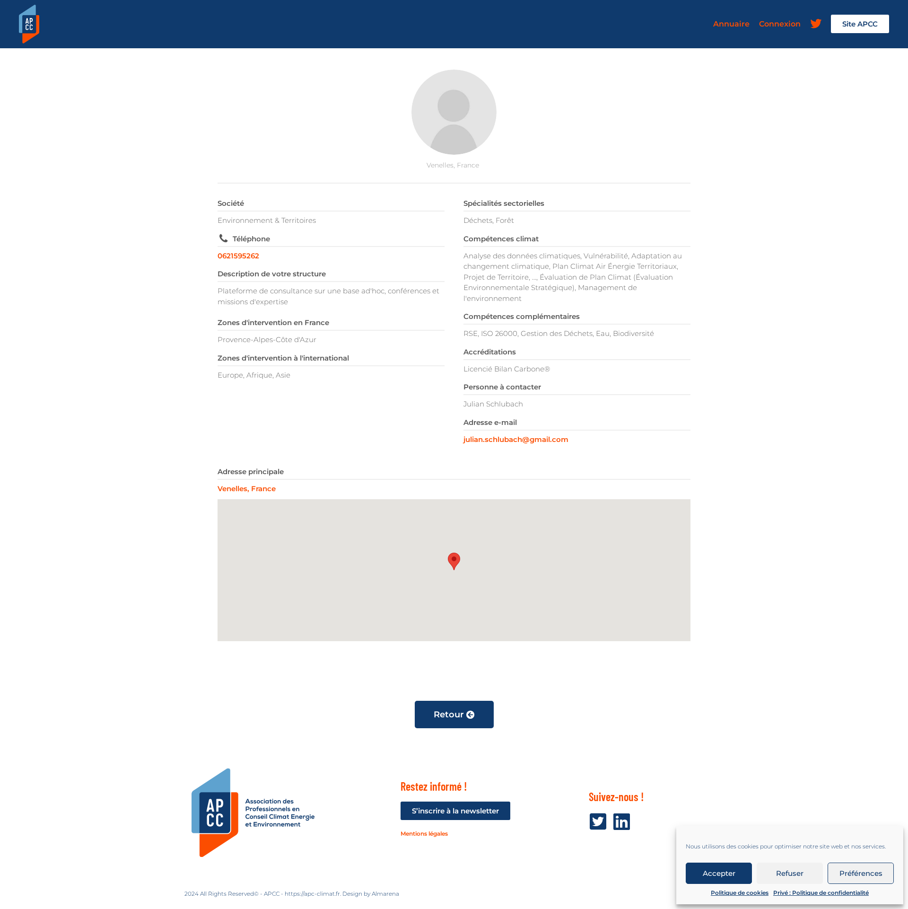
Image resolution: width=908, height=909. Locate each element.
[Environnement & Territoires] (454, 112)
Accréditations (489, 351)
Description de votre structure (272, 273)
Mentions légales (424, 833)
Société (231, 203)
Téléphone (251, 238)
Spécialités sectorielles (503, 203)
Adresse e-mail (490, 422)
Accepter (719, 873)
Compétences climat (501, 238)
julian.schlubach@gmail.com (515, 439)
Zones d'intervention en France (273, 322)
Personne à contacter (502, 386)
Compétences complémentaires (521, 316)
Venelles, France (247, 488)
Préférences (860, 873)
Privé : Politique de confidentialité (821, 892)
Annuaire (731, 23)
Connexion (780, 23)
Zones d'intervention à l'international (283, 357)
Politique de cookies (739, 892)
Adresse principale (251, 471)
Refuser (789, 873)
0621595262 (238, 255)
